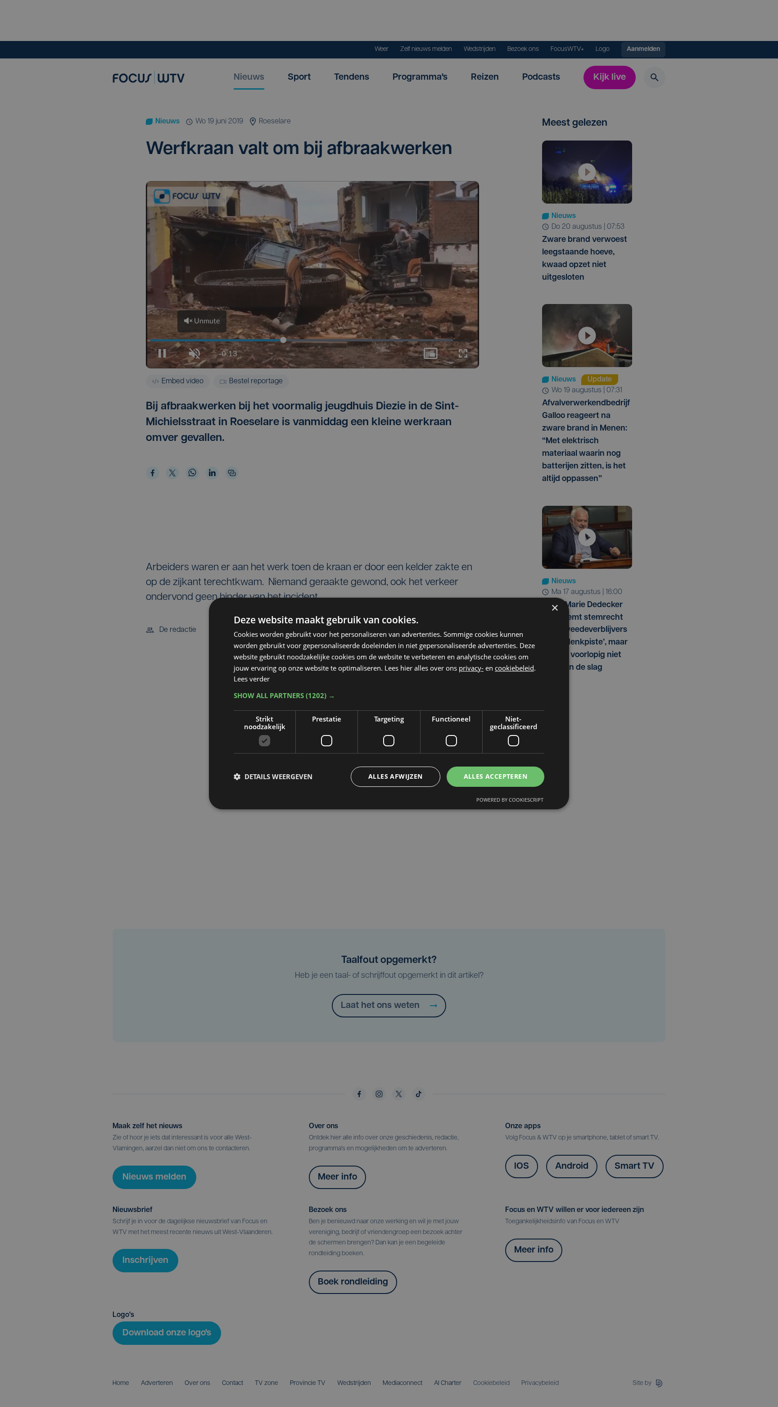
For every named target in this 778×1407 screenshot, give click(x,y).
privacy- (471, 667)
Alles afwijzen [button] (395, 776)
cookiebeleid (514, 667)
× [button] (554, 608)
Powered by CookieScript (509, 799)
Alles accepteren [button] (495, 776)
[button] (389, 695)
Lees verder (252, 678)
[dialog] (389, 703)
